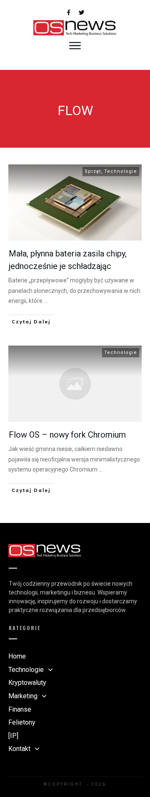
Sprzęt (93, 171)
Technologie (120, 171)
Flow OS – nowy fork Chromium (67, 435)
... (46, 300)
